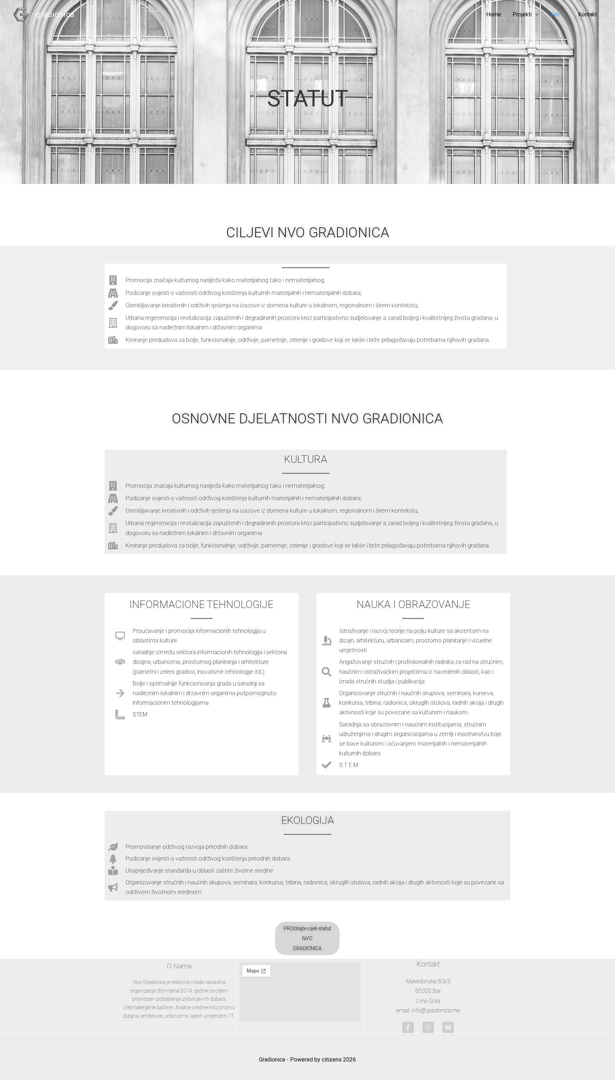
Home (493, 14)
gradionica (55, 14)
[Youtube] (448, 1027)
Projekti (522, 14)
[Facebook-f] (408, 1027)
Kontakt (587, 14)
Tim (554, 14)
